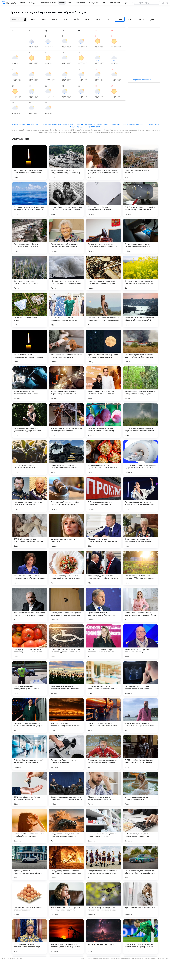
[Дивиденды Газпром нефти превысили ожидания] (66, 752)
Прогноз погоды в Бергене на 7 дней (92, 124)
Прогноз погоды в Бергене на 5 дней (57, 124)
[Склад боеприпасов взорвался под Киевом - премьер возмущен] (66, 863)
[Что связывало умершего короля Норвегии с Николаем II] (29, 494)
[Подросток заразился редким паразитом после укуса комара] (103, 899)
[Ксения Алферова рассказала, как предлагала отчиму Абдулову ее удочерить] (66, 199)
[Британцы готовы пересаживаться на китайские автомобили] (29, 863)
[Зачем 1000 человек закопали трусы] (29, 310)
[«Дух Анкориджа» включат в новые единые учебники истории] (103, 568)
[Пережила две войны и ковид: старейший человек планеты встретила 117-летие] (66, 236)
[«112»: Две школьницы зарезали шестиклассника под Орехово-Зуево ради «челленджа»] (29, 162)
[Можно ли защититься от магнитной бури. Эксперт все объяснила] (103, 789)
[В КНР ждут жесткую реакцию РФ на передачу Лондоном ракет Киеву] (140, 199)
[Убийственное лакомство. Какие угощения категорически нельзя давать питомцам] (103, 162)
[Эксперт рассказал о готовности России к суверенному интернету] (66, 789)
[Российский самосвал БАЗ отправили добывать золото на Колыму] (66, 457)
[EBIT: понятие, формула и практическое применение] (140, 826)
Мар (54, 20)
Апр (65, 20)
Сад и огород (76, 126)
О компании (11, 958)
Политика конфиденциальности (98, 958)
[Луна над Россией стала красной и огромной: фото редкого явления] (103, 347)
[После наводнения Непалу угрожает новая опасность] (29, 236)
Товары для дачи (92, 126)
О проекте (82, 958)
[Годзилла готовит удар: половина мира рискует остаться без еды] (29, 199)
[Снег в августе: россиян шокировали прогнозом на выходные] (29, 273)
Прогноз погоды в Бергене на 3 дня (23, 124)
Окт (130, 20)
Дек (152, 20)
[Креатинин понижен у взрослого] (140, 899)
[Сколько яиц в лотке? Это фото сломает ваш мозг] (29, 899)
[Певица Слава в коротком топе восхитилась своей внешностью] (140, 494)
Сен (120, 19)
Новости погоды (155, 124)
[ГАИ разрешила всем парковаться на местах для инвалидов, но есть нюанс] (66, 641)
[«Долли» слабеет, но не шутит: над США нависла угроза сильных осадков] (66, 273)
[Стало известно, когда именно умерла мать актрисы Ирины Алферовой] (140, 531)
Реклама (19, 958)
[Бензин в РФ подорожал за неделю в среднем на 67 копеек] (103, 715)
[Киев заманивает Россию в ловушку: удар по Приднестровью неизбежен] (29, 568)
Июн (87, 20)
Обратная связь (137, 958)
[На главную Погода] (10, 3)
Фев (44, 20)
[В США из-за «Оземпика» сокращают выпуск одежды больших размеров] (66, 310)
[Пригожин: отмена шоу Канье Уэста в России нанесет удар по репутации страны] (29, 715)
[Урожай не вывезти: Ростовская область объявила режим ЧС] (140, 310)
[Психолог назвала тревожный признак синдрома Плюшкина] (103, 273)
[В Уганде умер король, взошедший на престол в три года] (29, 936)
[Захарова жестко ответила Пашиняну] (66, 531)
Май (76, 20)
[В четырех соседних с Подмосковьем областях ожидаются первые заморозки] (29, 457)
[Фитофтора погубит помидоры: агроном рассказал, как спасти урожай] (29, 641)
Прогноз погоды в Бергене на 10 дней (128, 124)
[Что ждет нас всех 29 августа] (103, 936)
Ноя (141, 20)
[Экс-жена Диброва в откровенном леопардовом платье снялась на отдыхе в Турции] (103, 310)
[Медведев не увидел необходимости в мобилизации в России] (103, 531)
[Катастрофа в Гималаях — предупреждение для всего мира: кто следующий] (66, 162)
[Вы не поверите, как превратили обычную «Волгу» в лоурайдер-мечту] (140, 863)
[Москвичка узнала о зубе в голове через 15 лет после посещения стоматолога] (140, 678)
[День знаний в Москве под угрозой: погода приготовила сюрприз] (29, 420)
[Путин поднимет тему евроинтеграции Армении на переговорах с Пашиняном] (103, 605)
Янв (33, 20)
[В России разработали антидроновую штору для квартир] (103, 199)
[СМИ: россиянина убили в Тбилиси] (140, 162)
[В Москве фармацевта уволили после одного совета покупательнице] (103, 826)
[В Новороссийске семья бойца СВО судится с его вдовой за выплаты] (66, 494)
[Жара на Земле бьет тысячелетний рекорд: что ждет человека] (66, 715)
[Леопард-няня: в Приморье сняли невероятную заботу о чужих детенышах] (140, 383)
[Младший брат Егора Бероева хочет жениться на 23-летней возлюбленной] (103, 383)
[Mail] (3, 3)
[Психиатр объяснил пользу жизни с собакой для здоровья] (29, 826)
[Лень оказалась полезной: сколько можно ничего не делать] (66, 347)
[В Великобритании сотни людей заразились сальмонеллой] (29, 752)
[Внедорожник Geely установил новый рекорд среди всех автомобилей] (66, 826)
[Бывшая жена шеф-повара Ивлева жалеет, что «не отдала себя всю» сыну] (29, 605)
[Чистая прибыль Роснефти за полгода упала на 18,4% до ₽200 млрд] (66, 936)
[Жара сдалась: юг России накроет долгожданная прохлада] (66, 420)
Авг (109, 20)
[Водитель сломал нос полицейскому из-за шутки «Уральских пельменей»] (29, 678)
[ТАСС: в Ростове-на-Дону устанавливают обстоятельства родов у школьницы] (29, 531)
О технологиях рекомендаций (120, 958)
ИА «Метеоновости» (161, 958)
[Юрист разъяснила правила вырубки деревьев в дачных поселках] (66, 383)
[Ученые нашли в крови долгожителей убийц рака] (29, 383)
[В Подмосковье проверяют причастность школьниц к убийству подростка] (103, 494)
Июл (98, 20)
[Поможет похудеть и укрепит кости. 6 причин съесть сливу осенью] (103, 420)
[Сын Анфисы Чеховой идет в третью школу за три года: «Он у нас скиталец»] (140, 605)
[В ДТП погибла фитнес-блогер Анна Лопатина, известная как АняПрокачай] (140, 752)
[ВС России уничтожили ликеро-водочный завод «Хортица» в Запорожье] (140, 347)
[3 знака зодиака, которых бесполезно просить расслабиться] (140, 789)
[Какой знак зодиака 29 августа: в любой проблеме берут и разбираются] (66, 899)
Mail (3, 958)
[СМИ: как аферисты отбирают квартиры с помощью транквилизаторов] (29, 789)
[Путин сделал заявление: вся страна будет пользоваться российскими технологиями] (140, 236)
